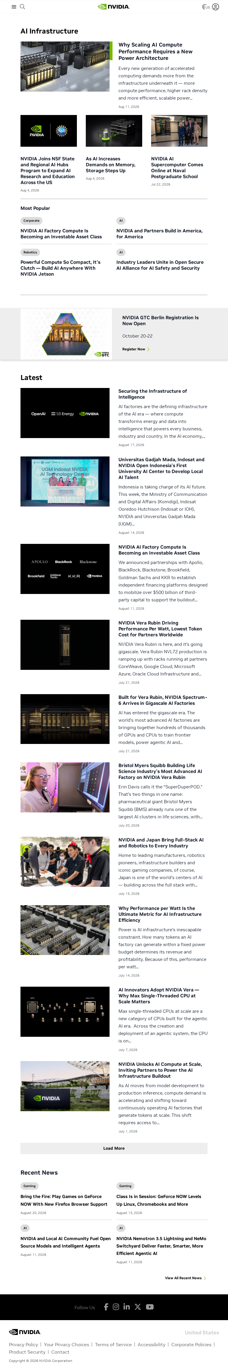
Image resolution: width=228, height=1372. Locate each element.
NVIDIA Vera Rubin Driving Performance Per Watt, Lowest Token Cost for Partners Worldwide (160, 629)
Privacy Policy (23, 1344)
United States (202, 1332)
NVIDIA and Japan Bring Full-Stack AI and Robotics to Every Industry (161, 843)
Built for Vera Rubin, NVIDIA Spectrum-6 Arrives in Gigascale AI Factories (162, 700)
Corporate (31, 220)
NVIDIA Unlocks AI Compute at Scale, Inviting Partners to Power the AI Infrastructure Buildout (160, 1070)
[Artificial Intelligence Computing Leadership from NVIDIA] (114, 7)
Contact (60, 1352)
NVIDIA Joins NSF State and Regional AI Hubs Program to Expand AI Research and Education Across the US (47, 170)
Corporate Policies (191, 1344)
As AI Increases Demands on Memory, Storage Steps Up (110, 164)
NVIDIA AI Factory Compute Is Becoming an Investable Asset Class (61, 233)
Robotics (30, 252)
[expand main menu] (14, 6)
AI (121, 220)
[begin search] (22, 6)
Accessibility (151, 1344)
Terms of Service (113, 1344)
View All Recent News (183, 1278)
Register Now (133, 349)
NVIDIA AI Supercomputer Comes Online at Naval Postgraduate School (177, 167)
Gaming (29, 1186)
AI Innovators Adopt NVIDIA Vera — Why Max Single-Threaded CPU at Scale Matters (158, 995)
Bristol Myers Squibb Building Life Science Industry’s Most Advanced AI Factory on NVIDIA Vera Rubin (160, 771)
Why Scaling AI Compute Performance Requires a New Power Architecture (155, 51)
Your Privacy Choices (66, 1344)
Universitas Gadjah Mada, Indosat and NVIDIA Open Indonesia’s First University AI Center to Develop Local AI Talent (161, 468)
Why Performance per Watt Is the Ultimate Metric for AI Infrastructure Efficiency (160, 914)
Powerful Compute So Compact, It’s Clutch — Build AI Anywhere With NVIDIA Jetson (60, 268)
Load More (114, 1148)
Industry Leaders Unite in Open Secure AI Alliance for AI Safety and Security (160, 265)
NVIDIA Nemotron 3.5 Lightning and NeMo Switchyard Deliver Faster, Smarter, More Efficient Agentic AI (161, 1246)
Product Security (27, 1352)
